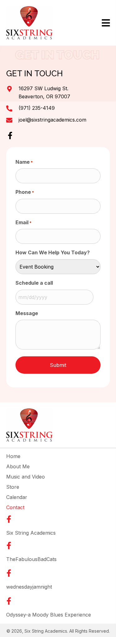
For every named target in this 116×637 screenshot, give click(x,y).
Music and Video (25, 477)
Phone (24, 192)
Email (23, 222)
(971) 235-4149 (37, 108)
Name (24, 162)
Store (12, 487)
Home (13, 456)
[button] (10, 135)
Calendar (16, 497)
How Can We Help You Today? (52, 252)
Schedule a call (34, 283)
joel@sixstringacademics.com (52, 120)
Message (26, 313)
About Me (18, 466)
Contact (15, 507)
